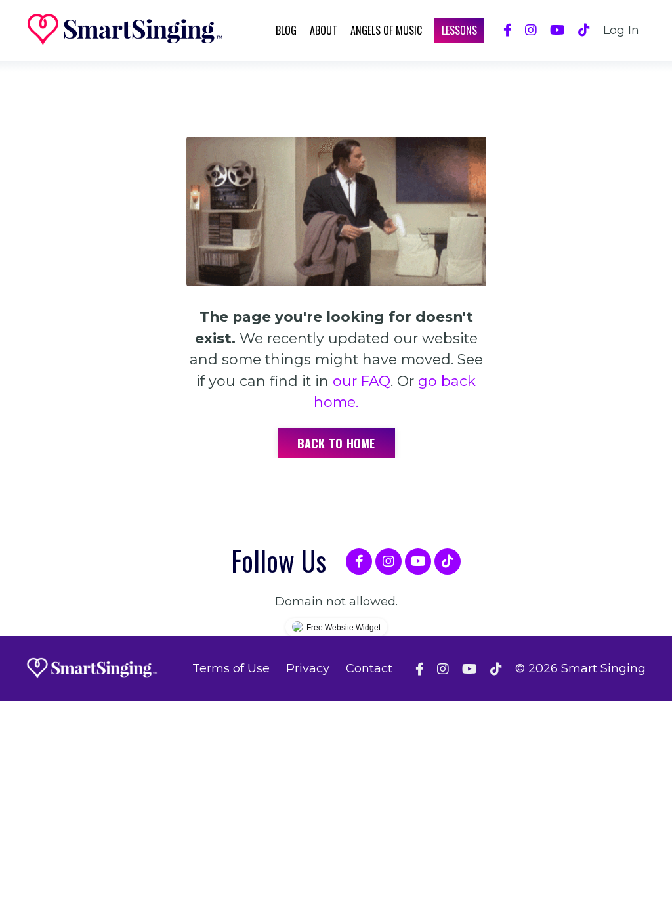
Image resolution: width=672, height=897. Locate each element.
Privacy (307, 668)
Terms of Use (231, 668)
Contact (369, 668)
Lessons (459, 30)
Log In (621, 30)
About (323, 30)
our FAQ (361, 380)
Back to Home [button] (336, 443)
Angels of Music (386, 30)
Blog (286, 30)
